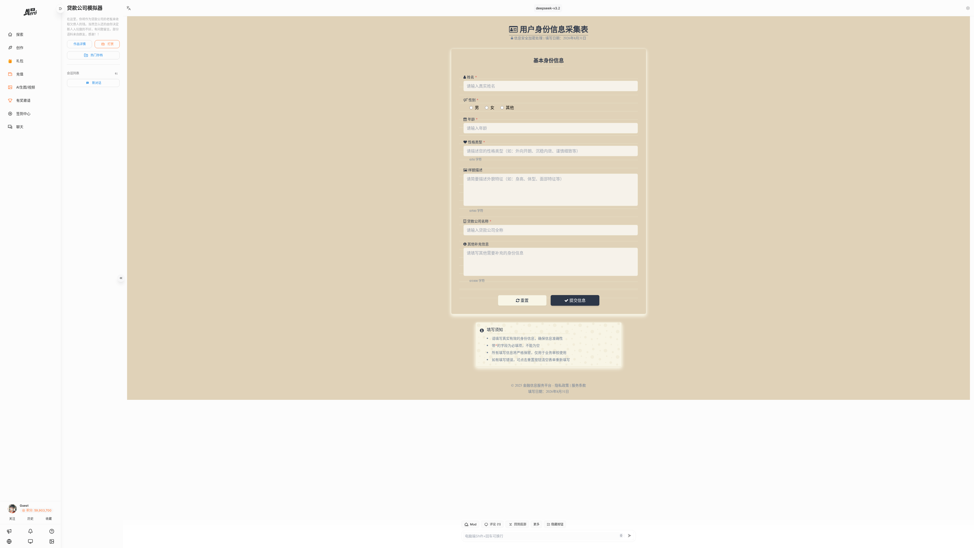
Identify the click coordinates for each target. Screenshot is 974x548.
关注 (12, 519)
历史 (30, 519)
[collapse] (60, 8)
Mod (473, 524)
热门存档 (97, 55)
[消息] (30, 531)
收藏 (49, 519)
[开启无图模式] (52, 541)
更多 (536, 524)
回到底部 (520, 524)
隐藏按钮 (557, 524)
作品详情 (80, 44)
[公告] (9, 531)
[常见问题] (52, 531)
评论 (495, 524)
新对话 (96, 83)
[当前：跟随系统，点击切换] (30, 541)
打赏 (111, 44)
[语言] (9, 541)
